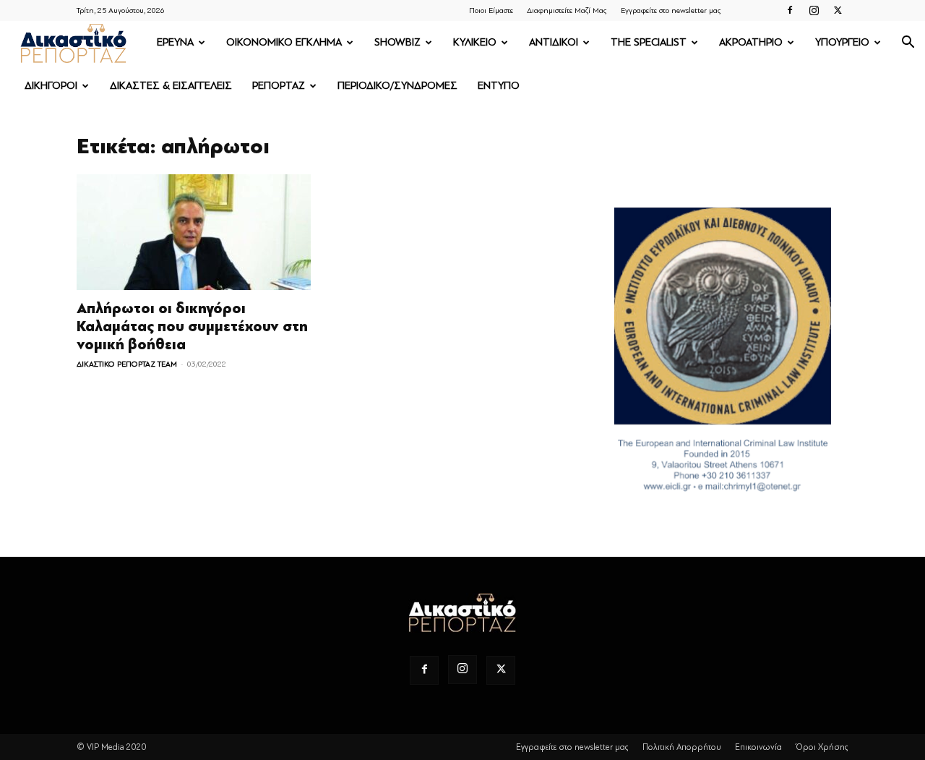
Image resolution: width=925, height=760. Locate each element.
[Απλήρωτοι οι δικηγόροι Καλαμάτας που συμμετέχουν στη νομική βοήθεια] (194, 232)
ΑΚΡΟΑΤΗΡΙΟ (751, 42)
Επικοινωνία (758, 747)
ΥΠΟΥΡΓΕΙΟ (842, 42)
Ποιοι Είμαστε (491, 10)
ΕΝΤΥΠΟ (499, 86)
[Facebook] (790, 10)
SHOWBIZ (397, 42)
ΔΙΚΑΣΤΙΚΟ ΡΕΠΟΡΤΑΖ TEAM (127, 364)
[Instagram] (814, 10)
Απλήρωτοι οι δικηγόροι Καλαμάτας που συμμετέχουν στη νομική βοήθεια (192, 326)
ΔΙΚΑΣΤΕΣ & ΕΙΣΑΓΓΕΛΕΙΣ (171, 86)
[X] (837, 10)
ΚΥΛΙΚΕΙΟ (474, 42)
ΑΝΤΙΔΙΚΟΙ (553, 42)
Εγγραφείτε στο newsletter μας (671, 10)
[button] (907, 44)
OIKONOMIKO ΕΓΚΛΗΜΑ (284, 42)
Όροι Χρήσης (822, 747)
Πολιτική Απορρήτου (681, 747)
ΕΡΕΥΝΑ (175, 42)
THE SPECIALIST (649, 42)
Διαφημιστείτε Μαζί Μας (567, 10)
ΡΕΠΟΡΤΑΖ (278, 86)
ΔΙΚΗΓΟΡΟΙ (51, 86)
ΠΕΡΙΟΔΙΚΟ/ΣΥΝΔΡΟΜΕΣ (397, 86)
